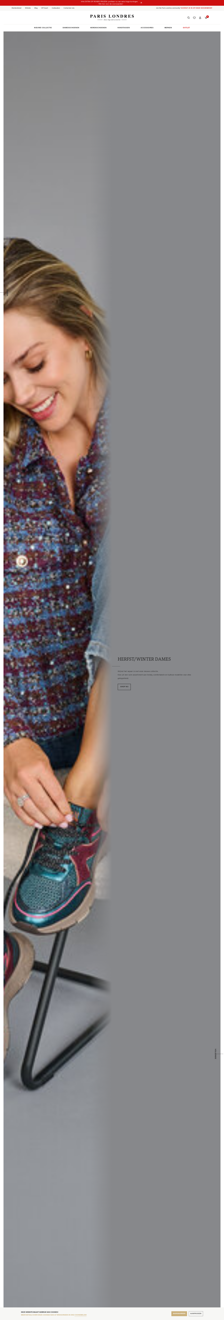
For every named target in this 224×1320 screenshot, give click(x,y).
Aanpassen (195, 1314)
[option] (112, 673)
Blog (36, 8)
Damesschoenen (71, 28)
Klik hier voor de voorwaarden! (111, 4)
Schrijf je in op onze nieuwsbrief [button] (196, 8)
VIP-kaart (44, 8)
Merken (168, 28)
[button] (188, 18)
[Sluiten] (141, 3)
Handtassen (123, 28)
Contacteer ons (69, 8)
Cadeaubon (56, 8)
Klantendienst (16, 8)
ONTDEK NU (125, 690)
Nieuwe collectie (43, 28)
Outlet (186, 28)
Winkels (28, 8)
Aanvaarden (179, 1314)
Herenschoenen (98, 28)
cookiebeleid (81, 1315)
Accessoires (147, 28)
